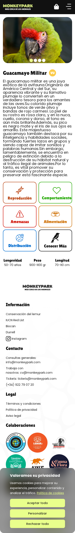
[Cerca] (70, 471)
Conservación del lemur (23, 314)
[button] (59, 7)
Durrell (10, 332)
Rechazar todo (37, 524)
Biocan (11, 326)
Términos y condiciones (23, 404)
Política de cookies (50, 493)
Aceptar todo (37, 503)
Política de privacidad (21, 410)
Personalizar (37, 513)
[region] (37, 500)
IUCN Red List (15, 320)
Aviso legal (13, 416)
